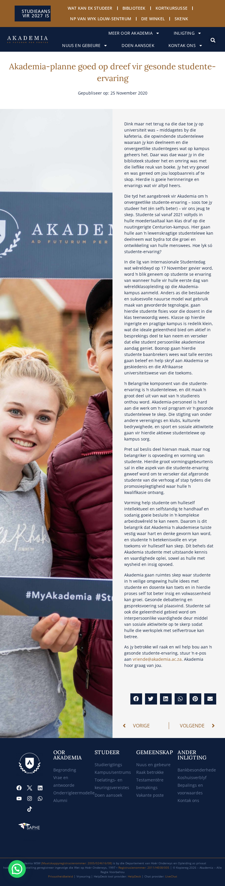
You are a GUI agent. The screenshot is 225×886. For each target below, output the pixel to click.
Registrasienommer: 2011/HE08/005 (143, 867)
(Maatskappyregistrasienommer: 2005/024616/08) (76, 863)
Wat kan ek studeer (90, 8)
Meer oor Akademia (130, 33)
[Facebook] (19, 788)
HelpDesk (134, 876)
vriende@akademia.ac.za (157, 659)
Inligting (184, 33)
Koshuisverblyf (192, 777)
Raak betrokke (150, 772)
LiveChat (171, 876)
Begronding (64, 770)
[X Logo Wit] (29, 788)
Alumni (60, 800)
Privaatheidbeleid (60, 876)
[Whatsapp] (40, 798)
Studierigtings (108, 764)
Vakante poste (150, 795)
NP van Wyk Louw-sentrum (100, 18)
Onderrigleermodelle (74, 793)
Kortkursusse (172, 8)
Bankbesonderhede (197, 770)
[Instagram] (29, 798)
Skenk (181, 18)
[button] (213, 40)
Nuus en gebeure (81, 45)
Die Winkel (153, 18)
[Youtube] (19, 798)
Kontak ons (182, 45)
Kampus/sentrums (113, 772)
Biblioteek (134, 8)
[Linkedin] (40, 788)
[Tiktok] (29, 809)
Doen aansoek (138, 45)
